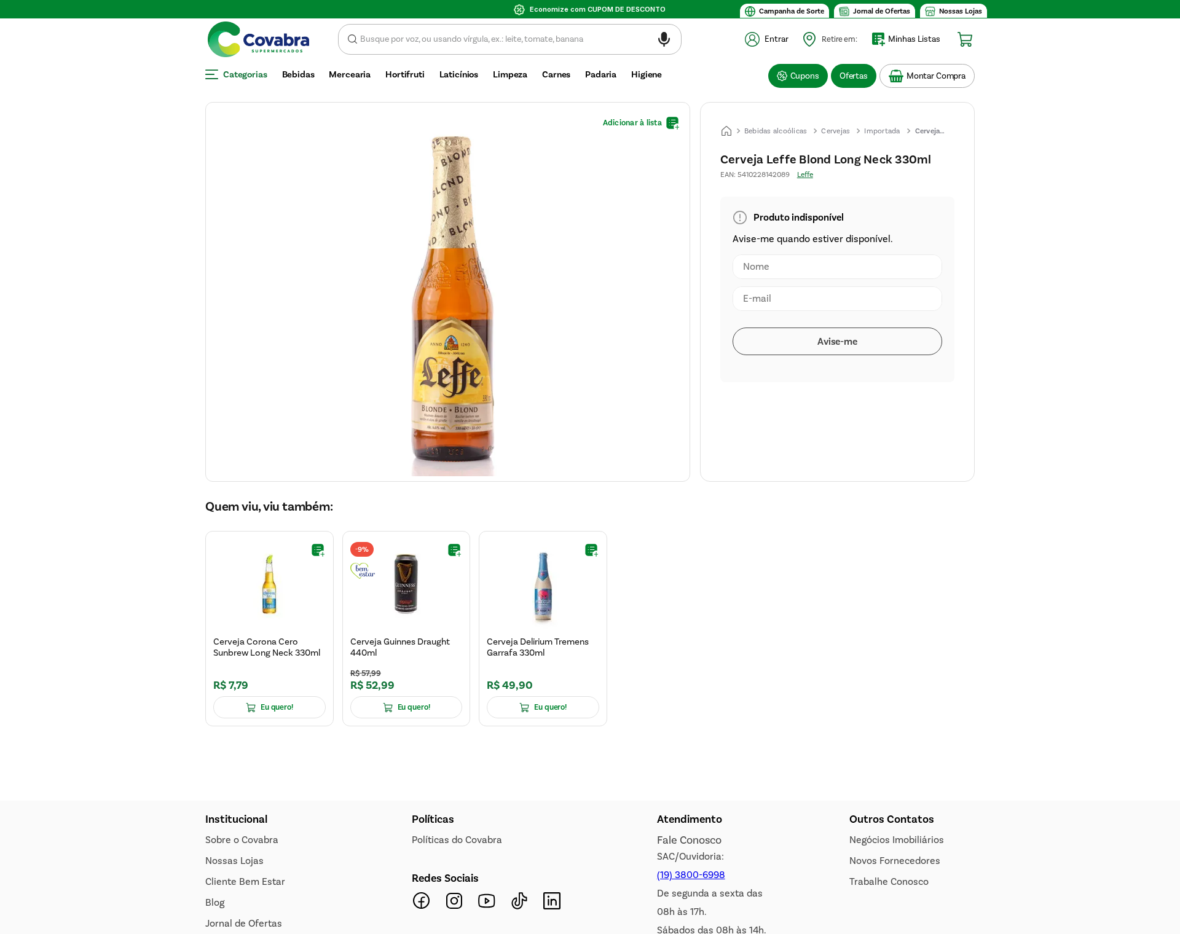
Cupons (804, 76)
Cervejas (835, 131)
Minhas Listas (914, 39)
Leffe (805, 174)
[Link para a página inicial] (726, 131)
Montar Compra (936, 76)
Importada (882, 131)
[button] (664, 41)
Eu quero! (277, 708)
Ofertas (854, 76)
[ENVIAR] (837, 341)
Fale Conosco (689, 840)
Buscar (352, 39)
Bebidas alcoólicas (776, 131)
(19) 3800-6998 (691, 875)
